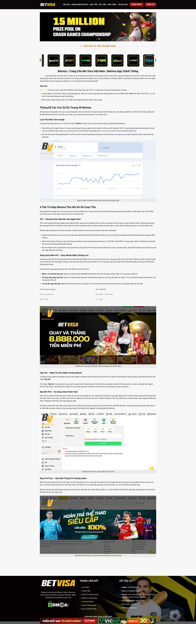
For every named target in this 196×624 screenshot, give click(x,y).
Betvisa (42, 76)
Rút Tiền (102, 5)
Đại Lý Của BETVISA (89, 609)
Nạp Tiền (93, 5)
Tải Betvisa (123, 5)
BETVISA (66, 5)
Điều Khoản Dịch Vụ (129, 604)
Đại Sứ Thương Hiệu (89, 605)
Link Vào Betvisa (88, 602)
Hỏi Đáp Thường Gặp (89, 598)
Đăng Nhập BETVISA (80, 5)
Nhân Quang (140, 601)
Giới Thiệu (112, 5)
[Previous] (45, 27)
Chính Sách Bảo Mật (129, 608)
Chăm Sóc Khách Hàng (90, 594)
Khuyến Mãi (86, 591)
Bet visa (45, 90)
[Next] (151, 27)
